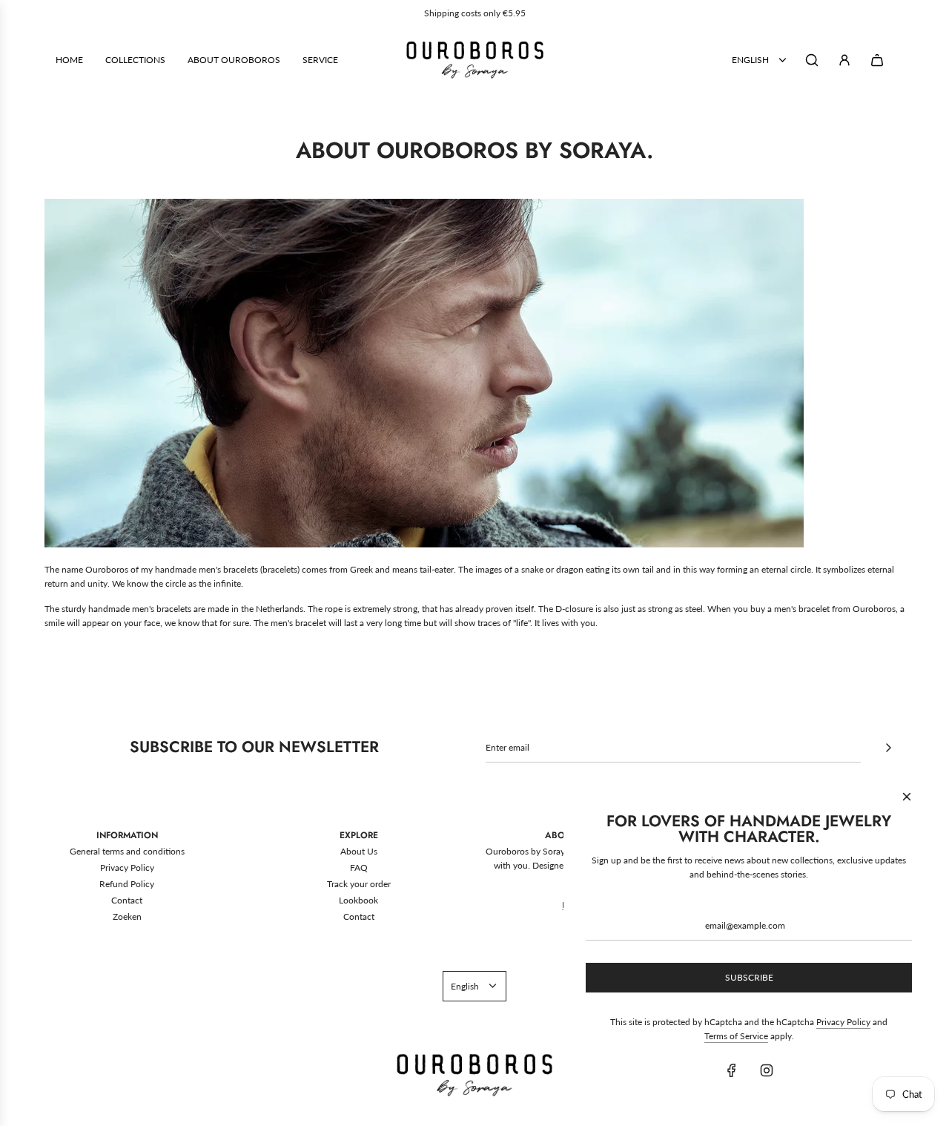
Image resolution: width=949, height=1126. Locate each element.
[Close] (906, 796)
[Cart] (877, 60)
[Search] (812, 60)
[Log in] (844, 60)
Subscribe (749, 977)
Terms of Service (736, 1035)
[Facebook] (731, 1070)
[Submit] (888, 747)
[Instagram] (766, 1070)
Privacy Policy (843, 1021)
